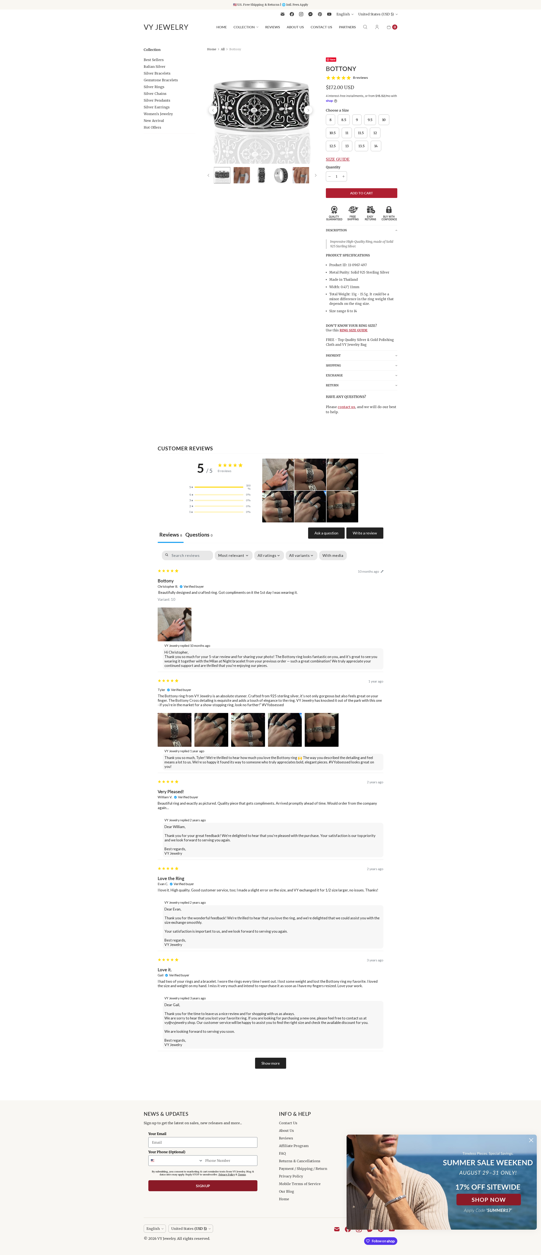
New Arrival (154, 121)
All (223, 49)
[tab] (199, 535)
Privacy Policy (291, 1176)
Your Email (157, 1134)
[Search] (365, 27)
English (343, 14)
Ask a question (326, 533)
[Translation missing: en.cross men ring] (242, 175)
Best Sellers (154, 60)
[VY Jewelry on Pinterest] (320, 14)
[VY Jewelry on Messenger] (310, 14)
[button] (361, 230)
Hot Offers (152, 127)
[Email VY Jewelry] (282, 14)
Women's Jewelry (158, 114)
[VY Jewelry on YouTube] (329, 14)
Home (221, 27)
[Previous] (213, 110)
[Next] (308, 110)
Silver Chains (155, 93)
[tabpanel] (270, 809)
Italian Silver (154, 66)
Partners (347, 27)
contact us (346, 407)
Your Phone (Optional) (166, 1152)
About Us (295, 27)
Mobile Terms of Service (300, 1184)
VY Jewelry (166, 1238)
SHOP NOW (489, 1199)
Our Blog (286, 1191)
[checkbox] (333, 555)
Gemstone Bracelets (161, 80)
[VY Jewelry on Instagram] (301, 14)
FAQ (282, 1153)
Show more (270, 1063)
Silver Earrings (157, 107)
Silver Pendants (157, 100)
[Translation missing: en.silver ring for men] (222, 175)
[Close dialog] (531, 1140)
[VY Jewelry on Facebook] (291, 14)
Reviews (272, 27)
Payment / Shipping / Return (303, 1168)
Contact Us (321, 27)
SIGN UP (203, 1186)
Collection (244, 27)
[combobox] (176, 1161)
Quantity (333, 167)
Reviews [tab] (170, 534)
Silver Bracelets (157, 73)
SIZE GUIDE (338, 159)
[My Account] (377, 27)
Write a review (365, 533)
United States (376, 14)
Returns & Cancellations (299, 1161)
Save (332, 59)
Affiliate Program (294, 1146)
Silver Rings (154, 87)
